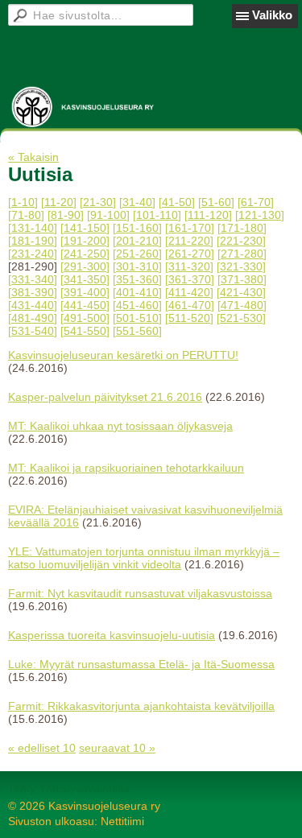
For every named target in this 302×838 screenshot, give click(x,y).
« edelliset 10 (42, 747)
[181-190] (32, 240)
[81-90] (66, 214)
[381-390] (32, 292)
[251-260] (137, 253)
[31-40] (137, 202)
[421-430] (241, 292)
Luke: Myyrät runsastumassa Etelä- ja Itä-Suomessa (141, 664)
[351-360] (137, 279)
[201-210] (137, 240)
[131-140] (32, 227)
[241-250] (85, 253)
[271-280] (242, 253)
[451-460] (137, 305)
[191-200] (85, 240)
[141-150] (85, 227)
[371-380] (242, 279)
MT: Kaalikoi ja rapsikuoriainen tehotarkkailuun (126, 467)
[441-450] (85, 305)
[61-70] (256, 202)
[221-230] (241, 240)
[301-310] (137, 266)
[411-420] (189, 292)
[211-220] (189, 240)
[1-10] (23, 202)
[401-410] (137, 292)
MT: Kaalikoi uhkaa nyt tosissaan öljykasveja (120, 425)
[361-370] (189, 279)
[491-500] (85, 318)
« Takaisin (33, 157)
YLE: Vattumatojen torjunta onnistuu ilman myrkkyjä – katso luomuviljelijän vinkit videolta (143, 558)
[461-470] (189, 305)
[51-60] (216, 202)
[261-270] (189, 253)
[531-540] (32, 330)
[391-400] (85, 292)
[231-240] (32, 253)
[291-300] (85, 266)
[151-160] (137, 227)
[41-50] (177, 202)
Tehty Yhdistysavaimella (69, 788)
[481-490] (32, 318)
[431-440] (32, 305)
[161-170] (189, 227)
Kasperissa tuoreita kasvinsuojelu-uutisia (111, 635)
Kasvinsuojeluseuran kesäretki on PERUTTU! (123, 355)
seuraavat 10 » (117, 747)
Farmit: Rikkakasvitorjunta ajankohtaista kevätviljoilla (141, 706)
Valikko (272, 15)
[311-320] (189, 266)
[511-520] (189, 318)
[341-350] (85, 279)
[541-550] (85, 330)
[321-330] (241, 266)
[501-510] (137, 318)
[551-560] (137, 330)
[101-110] (157, 214)
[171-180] (242, 227)
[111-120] (208, 214)
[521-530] (241, 318)
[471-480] (242, 305)
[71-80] (26, 214)
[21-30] (98, 202)
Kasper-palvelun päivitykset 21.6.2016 (105, 396)
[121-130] (259, 214)
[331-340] (32, 279)
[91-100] (108, 214)
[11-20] (59, 202)
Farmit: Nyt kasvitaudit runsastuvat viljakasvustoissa (140, 593)
